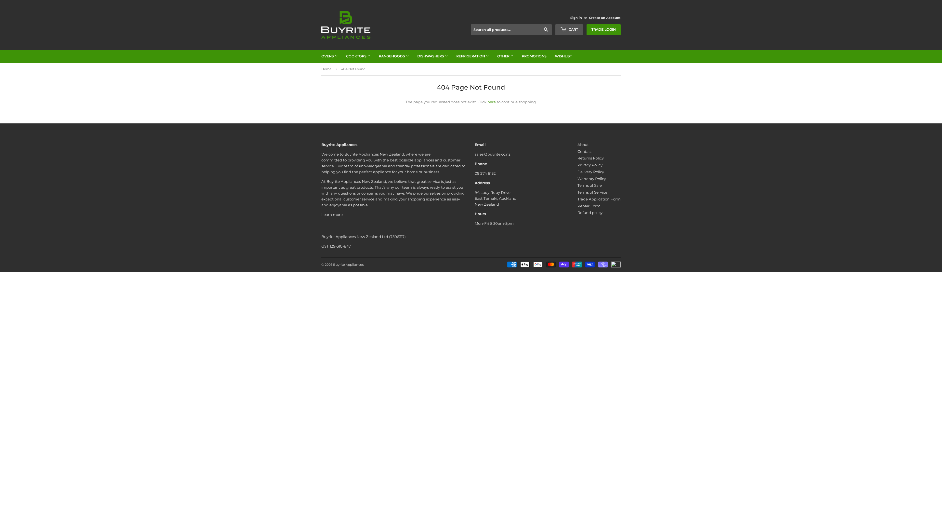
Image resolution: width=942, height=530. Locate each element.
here (491, 102)
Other (503, 56)
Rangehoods (392, 56)
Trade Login (603, 29)
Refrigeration (471, 56)
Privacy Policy (589, 165)
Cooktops (356, 56)
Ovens (328, 56)
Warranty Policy (591, 178)
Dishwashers (431, 56)
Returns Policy (590, 158)
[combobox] (511, 29)
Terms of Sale (589, 185)
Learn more (332, 214)
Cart (573, 29)
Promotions (534, 56)
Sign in (576, 18)
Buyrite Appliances (348, 264)
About (583, 144)
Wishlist (563, 56)
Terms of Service (592, 192)
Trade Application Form (599, 199)
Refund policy (589, 212)
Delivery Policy (590, 172)
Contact (584, 151)
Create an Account (605, 18)
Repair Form (589, 206)
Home (326, 69)
